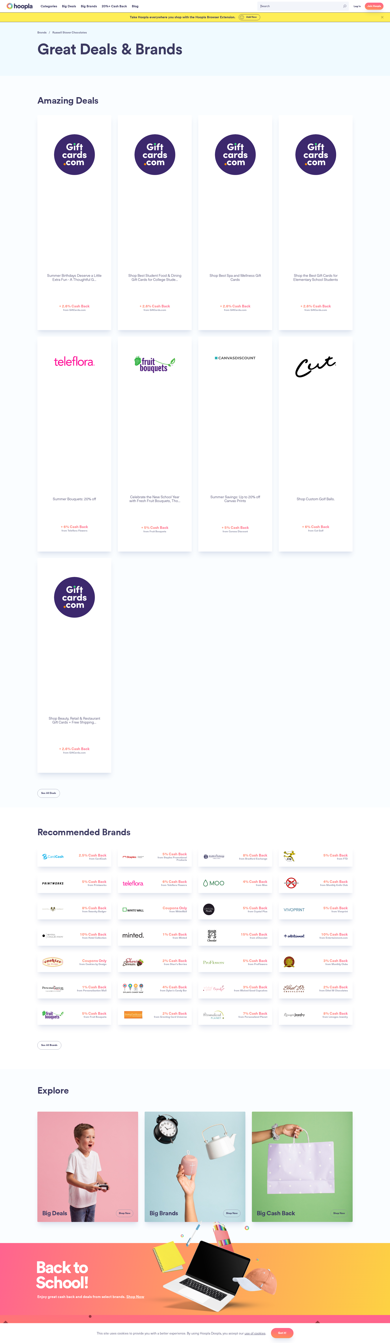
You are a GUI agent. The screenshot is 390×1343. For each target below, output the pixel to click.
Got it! (282, 1333)
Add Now (251, 17)
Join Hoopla (374, 6)
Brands (42, 32)
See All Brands (49, 1045)
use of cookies (255, 1333)
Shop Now (135, 1296)
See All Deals (48, 793)
